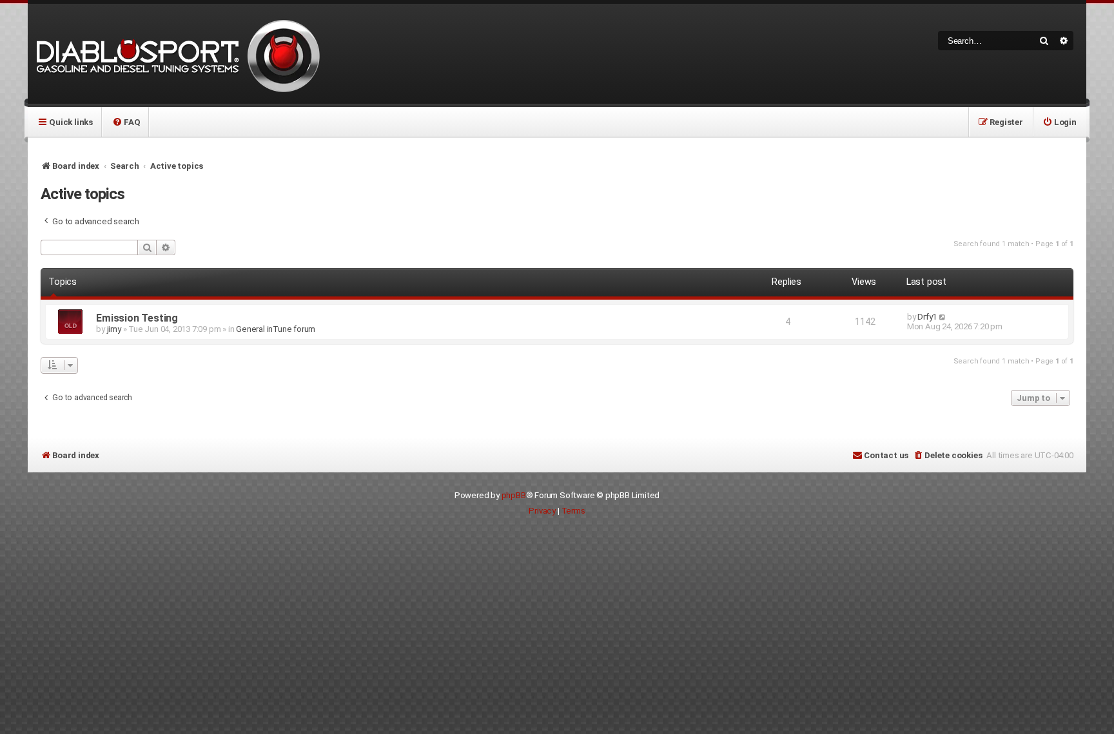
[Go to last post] (943, 317)
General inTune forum (275, 329)
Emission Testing (137, 318)
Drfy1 (927, 317)
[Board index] (176, 54)
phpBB (514, 495)
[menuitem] (126, 122)
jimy (114, 329)
